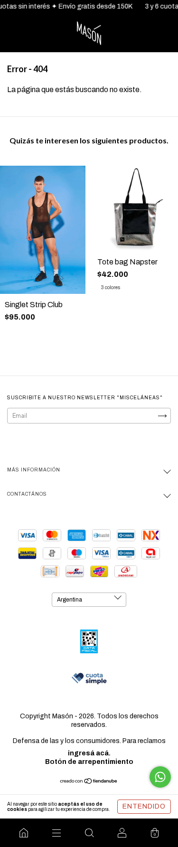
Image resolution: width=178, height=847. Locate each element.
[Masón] (23, 833)
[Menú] (56, 833)
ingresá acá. (89, 753)
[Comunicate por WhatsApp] (160, 777)
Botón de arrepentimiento (89, 761)
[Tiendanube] (89, 782)
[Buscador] (89, 833)
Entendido (144, 806)
